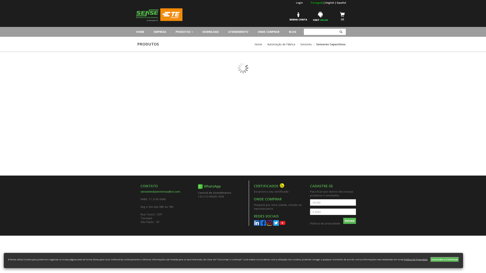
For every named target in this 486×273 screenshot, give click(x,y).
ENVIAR (349, 221)
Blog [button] (292, 32)
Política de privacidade (325, 223)
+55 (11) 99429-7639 (211, 196)
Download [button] (211, 32)
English (330, 2)
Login (299, 2)
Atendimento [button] (238, 32)
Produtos (183, 32)
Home (141, 32)
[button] (279, 186)
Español (341, 2)
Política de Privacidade (416, 259)
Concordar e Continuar (445, 259)
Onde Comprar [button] (268, 32)
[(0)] (339, 16)
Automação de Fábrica (281, 44)
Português (317, 2)
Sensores (306, 44)
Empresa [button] (160, 32)
